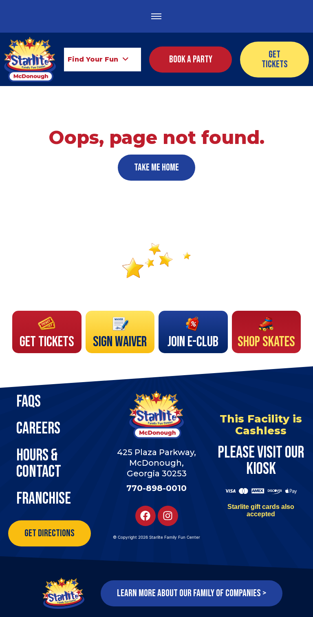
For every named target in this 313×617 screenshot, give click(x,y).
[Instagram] (168, 516)
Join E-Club (193, 342)
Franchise (43, 499)
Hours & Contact (38, 464)
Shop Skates (266, 342)
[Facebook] (145, 516)
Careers (38, 428)
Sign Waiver (120, 342)
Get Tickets (47, 342)
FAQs (28, 401)
